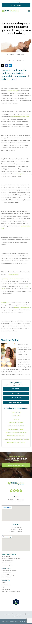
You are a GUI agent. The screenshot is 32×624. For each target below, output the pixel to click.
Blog (24, 60)
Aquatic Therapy (7, 577)
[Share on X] (2, 65)
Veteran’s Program (7, 565)
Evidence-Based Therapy (9, 570)
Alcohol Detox (16, 415)
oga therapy (4, 278)
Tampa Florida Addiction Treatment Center (13, 614)
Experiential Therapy (8, 575)
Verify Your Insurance (16, 402)
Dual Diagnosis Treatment (16, 426)
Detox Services (16, 412)
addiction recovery (12, 90)
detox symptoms (19, 174)
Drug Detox (16, 419)
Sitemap (18, 616)
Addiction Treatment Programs (16, 436)
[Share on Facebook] (6, 65)
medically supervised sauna (21, 307)
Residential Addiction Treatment (16, 442)
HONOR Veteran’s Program (16, 429)
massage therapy (13, 274)
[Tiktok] (21, 490)
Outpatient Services (7, 560)
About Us (4, 582)
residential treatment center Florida (19, 116)
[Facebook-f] (14, 490)
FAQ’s (3, 587)
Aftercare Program (7, 563)
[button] (28, 11)
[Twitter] (11, 490)
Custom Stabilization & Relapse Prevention (16, 439)
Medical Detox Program (16, 422)
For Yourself (16, 393)
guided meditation (14, 278)
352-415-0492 (16, 389)
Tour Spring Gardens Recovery (11, 591)
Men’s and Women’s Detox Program (16, 432)
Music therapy (4, 302)
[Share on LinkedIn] (10, 65)
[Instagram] (17, 490)
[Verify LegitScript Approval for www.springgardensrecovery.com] (16, 604)
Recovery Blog (6, 589)
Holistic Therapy (6, 572)
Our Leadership (6, 585)
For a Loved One (16, 398)
